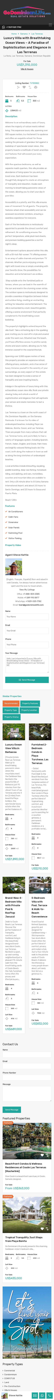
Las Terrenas (37, 34)
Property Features (30, 703)
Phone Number (9, 1073)
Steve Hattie (15, 1395)
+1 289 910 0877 (31, 597)
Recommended (11, 703)
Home (14, 34)
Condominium (10, 1374)
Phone (8, 639)
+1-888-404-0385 (31, 594)
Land (6, 1382)
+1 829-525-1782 (33, 601)
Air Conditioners (15, 511)
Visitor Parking (14, 538)
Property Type (11, 710)
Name (7, 611)
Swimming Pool (15, 533)
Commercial (9, 1370)
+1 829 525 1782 (13, 27)
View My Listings (27, 589)
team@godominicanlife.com (31, 605)
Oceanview (13, 522)
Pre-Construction (12, 1386)
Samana (24, 34)
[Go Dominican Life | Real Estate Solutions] (27, 21)
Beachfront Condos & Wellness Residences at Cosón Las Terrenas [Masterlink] (25, 1167)
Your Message (11, 653)
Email (7, 625)
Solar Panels (13, 527)
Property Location (29, 710)
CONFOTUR (9, 1378)
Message (7, 1084)
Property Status (12, 717)
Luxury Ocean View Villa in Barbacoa (13, 748)
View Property (27, 1152)
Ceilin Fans (13, 517)
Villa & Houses (27, 69)
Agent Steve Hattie (16, 554)
